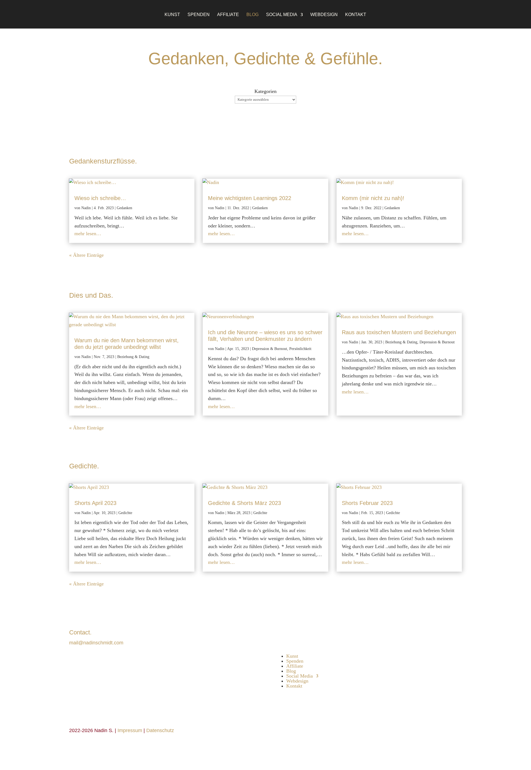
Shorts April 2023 (95, 503)
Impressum (130, 730)
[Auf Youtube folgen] (297, 633)
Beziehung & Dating (133, 357)
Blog (252, 15)
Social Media (281, 15)
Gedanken (124, 208)
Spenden (199, 15)
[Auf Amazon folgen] (320, 633)
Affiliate (228, 15)
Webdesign (324, 15)
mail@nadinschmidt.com (96, 642)
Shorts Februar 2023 (367, 503)
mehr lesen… (87, 233)
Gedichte (125, 513)
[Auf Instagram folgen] (285, 633)
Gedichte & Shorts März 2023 (244, 503)
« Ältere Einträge (86, 255)
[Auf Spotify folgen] (308, 633)
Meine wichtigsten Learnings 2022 (249, 198)
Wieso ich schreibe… (100, 198)
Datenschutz (160, 730)
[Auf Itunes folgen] (332, 633)
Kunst (172, 15)
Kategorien (265, 91)
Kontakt (355, 15)
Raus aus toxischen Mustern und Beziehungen (399, 332)
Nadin (86, 208)
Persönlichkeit (300, 349)
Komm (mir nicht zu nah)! (373, 198)
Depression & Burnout (269, 349)
